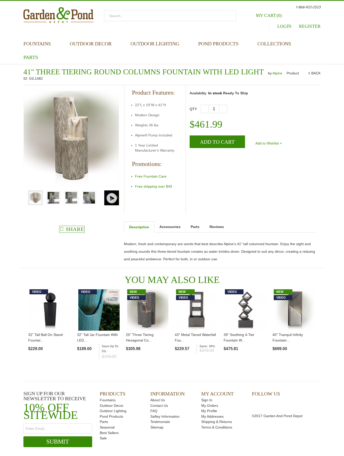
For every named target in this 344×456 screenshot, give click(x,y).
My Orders (209, 406)
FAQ (153, 411)
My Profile (209, 411)
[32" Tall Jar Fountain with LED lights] (99, 310)
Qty (193, 109)
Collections (274, 43)
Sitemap (156, 427)
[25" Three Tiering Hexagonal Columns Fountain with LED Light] (148, 310)
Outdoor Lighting (154, 43)
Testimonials (160, 422)
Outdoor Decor (91, 43)
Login (284, 26)
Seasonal (107, 427)
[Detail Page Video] (111, 197)
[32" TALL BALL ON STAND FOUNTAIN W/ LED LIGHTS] (50, 310)
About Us (157, 400)
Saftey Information (165, 416)
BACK (315, 73)
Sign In (206, 400)
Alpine (277, 73)
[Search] (230, 15)
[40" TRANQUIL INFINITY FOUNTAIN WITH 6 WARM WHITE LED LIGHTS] (294, 310)
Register (310, 26)
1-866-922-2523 (308, 7)
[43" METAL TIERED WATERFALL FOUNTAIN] (197, 310)
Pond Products (218, 43)
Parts (30, 57)
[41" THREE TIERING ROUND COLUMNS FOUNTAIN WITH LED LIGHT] (35, 197)
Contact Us (159, 406)
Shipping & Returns (216, 422)
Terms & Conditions (216, 427)
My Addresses (212, 416)
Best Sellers (109, 433)
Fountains (37, 43)
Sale (103, 438)
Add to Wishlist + (268, 143)
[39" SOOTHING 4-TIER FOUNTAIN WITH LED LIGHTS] (245, 310)
